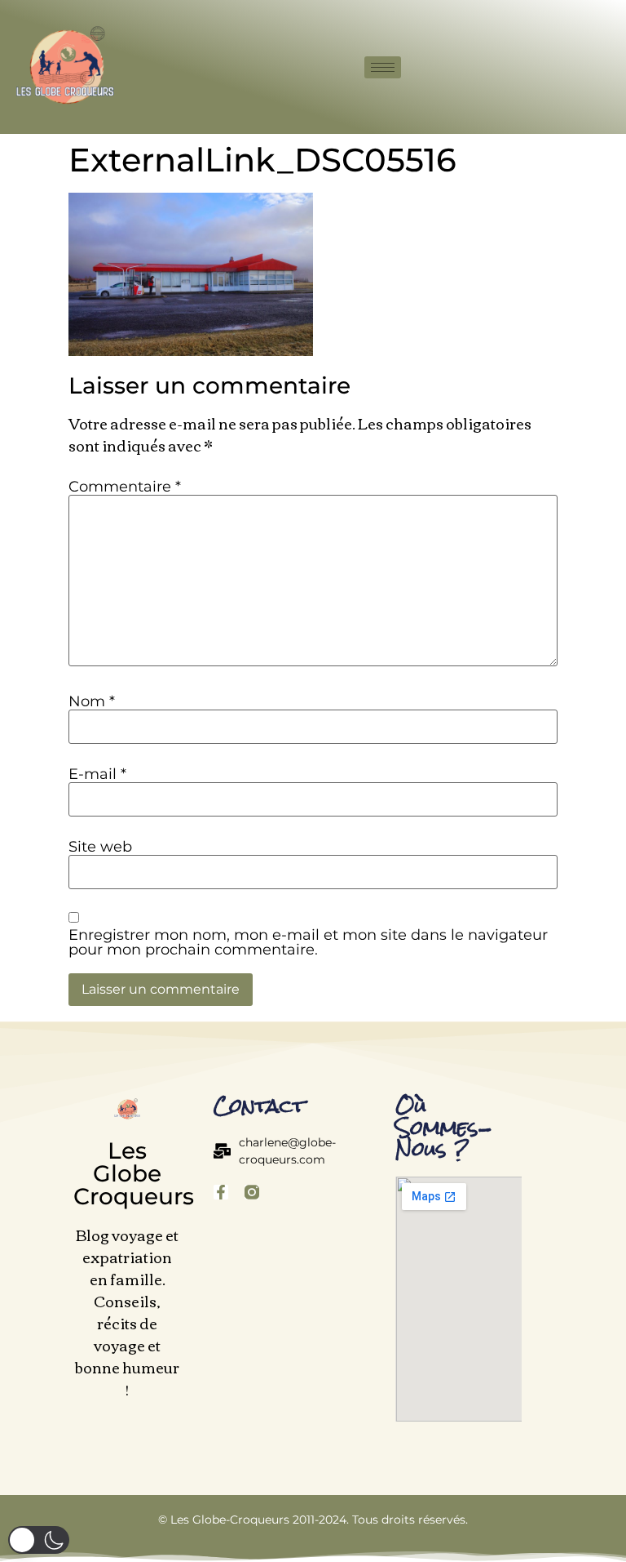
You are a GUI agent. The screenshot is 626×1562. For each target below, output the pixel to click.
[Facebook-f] (221, 1192)
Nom (91, 701)
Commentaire (124, 486)
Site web (100, 846)
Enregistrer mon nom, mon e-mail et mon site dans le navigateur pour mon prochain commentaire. (308, 942)
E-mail (97, 774)
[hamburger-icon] (382, 67)
